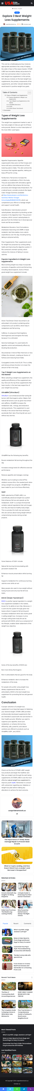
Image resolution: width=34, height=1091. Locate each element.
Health (20, 8)
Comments (27, 923)
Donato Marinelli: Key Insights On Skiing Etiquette (9, 895)
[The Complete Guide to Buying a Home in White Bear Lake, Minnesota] (9, 1004)
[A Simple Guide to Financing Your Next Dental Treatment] (25, 887)
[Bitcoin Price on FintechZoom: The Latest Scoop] (17, 1057)
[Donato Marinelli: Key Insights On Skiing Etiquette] (9, 887)
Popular (5, 923)
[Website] (17, 814)
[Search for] (32, 4)
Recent (16, 923)
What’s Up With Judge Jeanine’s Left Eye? (21, 931)
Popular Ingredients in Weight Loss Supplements (18, 98)
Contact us (17, 1084)
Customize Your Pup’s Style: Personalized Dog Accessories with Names (22, 949)
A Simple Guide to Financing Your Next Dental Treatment (24, 895)
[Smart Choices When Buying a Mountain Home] (28, 1070)
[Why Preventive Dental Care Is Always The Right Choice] (25, 904)
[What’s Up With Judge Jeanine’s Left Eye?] (7, 932)
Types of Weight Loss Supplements (17, 95)
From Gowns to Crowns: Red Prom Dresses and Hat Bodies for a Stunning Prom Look (22, 967)
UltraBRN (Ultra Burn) (14, 104)
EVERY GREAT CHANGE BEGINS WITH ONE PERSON (25, 994)
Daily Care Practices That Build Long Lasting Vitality (9, 912)
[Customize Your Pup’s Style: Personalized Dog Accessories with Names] (7, 949)
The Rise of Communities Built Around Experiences (8, 994)
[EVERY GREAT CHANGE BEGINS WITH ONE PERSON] (25, 986)
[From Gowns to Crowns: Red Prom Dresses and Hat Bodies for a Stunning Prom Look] (7, 966)
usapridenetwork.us (11, 24)
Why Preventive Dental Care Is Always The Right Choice (23, 912)
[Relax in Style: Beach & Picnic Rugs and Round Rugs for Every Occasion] (7, 940)
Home (15, 8)
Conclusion (7, 110)
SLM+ (10, 106)
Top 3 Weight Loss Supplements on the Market (19, 101)
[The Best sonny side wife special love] (7, 957)
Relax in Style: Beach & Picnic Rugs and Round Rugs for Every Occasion (22, 940)
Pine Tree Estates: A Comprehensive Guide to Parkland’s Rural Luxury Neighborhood (25, 1014)
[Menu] (2, 4)
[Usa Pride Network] (12, 3)
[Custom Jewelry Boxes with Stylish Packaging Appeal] (6, 1064)
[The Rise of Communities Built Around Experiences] (9, 986)
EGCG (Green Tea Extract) (16, 108)
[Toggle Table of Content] (28, 92)
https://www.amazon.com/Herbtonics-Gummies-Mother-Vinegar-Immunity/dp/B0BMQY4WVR (15, 197)
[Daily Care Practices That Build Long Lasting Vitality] (9, 904)
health (14, 783)
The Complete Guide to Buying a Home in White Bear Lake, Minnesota (9, 1013)
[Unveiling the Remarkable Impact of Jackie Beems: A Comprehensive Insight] (6, 1057)
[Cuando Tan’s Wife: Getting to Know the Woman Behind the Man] (28, 1057)
